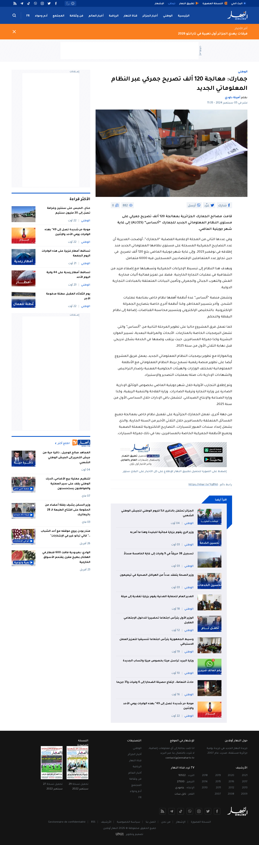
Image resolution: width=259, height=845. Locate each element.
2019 (218, 775)
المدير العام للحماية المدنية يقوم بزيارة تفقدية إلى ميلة (157, 596)
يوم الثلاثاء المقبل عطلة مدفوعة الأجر (68, 297)
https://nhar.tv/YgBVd (203, 484)
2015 (218, 781)
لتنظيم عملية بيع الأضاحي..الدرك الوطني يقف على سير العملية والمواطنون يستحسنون (68, 484)
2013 (244, 787)
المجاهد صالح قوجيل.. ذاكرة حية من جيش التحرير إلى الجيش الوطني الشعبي (66, 457)
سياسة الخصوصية (128, 822)
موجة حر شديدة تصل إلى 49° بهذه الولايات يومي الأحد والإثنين (158, 706)
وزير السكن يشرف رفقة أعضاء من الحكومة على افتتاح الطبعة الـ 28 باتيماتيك (67, 510)
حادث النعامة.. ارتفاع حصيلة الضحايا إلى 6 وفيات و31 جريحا (155, 682)
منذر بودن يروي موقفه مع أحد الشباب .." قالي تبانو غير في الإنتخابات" (65, 534)
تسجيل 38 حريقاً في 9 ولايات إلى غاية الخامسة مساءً (159, 553)
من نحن (165, 822)
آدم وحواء (41, 16)
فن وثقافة (76, 16)
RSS (93, 822)
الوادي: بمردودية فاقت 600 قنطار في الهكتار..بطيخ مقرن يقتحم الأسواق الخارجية (66, 557)
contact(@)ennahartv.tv (180, 758)
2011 (218, 787)
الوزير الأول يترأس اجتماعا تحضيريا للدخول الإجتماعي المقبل (159, 621)
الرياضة (114, 16)
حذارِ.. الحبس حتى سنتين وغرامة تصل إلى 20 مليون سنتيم (68, 211)
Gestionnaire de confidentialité (67, 822)
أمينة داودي (232, 97)
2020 (231, 775)
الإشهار (180, 822)
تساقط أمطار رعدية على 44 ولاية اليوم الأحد (68, 275)
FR (28, 16)
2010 (205, 787)
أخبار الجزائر (150, 16)
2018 (205, 775)
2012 (231, 787)
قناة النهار (130, 16)
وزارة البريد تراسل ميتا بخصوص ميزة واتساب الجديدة (158, 661)
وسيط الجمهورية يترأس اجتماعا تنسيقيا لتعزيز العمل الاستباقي (156, 642)
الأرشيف (106, 822)
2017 (244, 781)
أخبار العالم (96, 16)
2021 (244, 775)
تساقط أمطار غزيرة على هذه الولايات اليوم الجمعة (66, 254)
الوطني (168, 16)
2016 (231, 781)
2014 (205, 781)
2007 (218, 794)
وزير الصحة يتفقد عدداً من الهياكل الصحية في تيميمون (157, 575)
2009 (244, 794)
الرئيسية (183, 16)
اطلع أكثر (64, 443)
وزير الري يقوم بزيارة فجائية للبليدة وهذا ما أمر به (162, 532)
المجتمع (58, 16)
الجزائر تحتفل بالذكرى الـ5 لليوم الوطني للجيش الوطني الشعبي (157, 514)
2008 (231, 794)
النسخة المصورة (201, 822)
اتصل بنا (151, 822)
